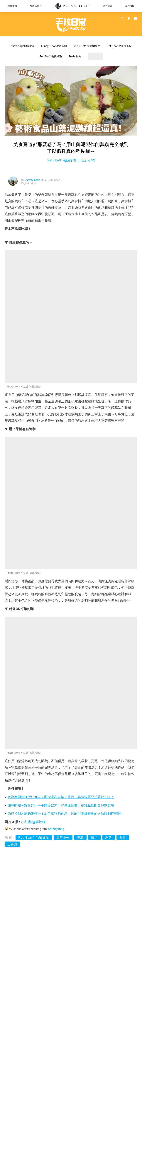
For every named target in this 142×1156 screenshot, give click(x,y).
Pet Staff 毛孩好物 (51, 56)
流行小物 (87, 160)
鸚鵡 (80, 837)
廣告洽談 (107, 5)
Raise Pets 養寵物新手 (86, 45)
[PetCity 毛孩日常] (71, 25)
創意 (108, 837)
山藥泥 (12, 844)
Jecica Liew (33, 179)
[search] (122, 18)
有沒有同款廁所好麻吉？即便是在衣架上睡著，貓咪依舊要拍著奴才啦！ (61, 797)
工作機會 (129, 5)
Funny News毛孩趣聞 (54, 45)
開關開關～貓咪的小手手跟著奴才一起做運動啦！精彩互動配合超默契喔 (61, 805)
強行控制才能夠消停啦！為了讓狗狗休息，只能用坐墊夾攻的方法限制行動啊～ (66, 813)
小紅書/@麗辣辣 (33, 822)
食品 (122, 837)
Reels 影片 (75, 56)
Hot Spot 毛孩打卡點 (119, 45)
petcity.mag (56, 829)
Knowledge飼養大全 (23, 45)
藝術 (94, 837)
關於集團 (12, 5)
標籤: (9, 837)
